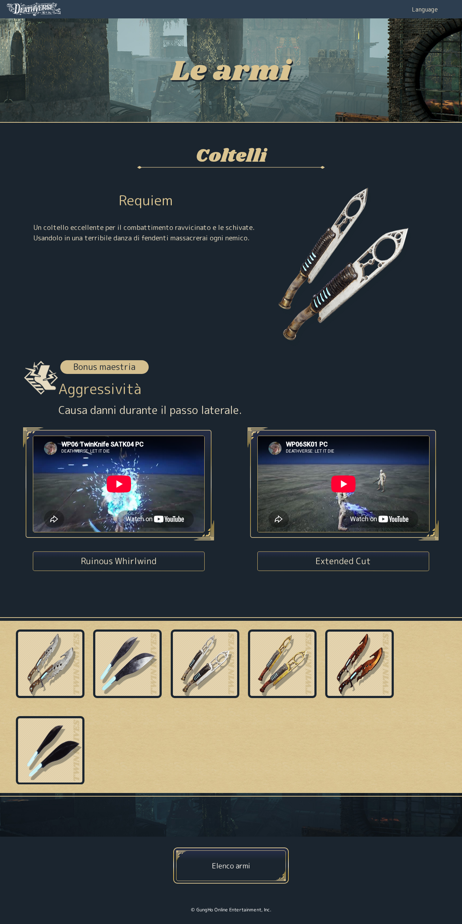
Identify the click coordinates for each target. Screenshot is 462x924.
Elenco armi (231, 865)
